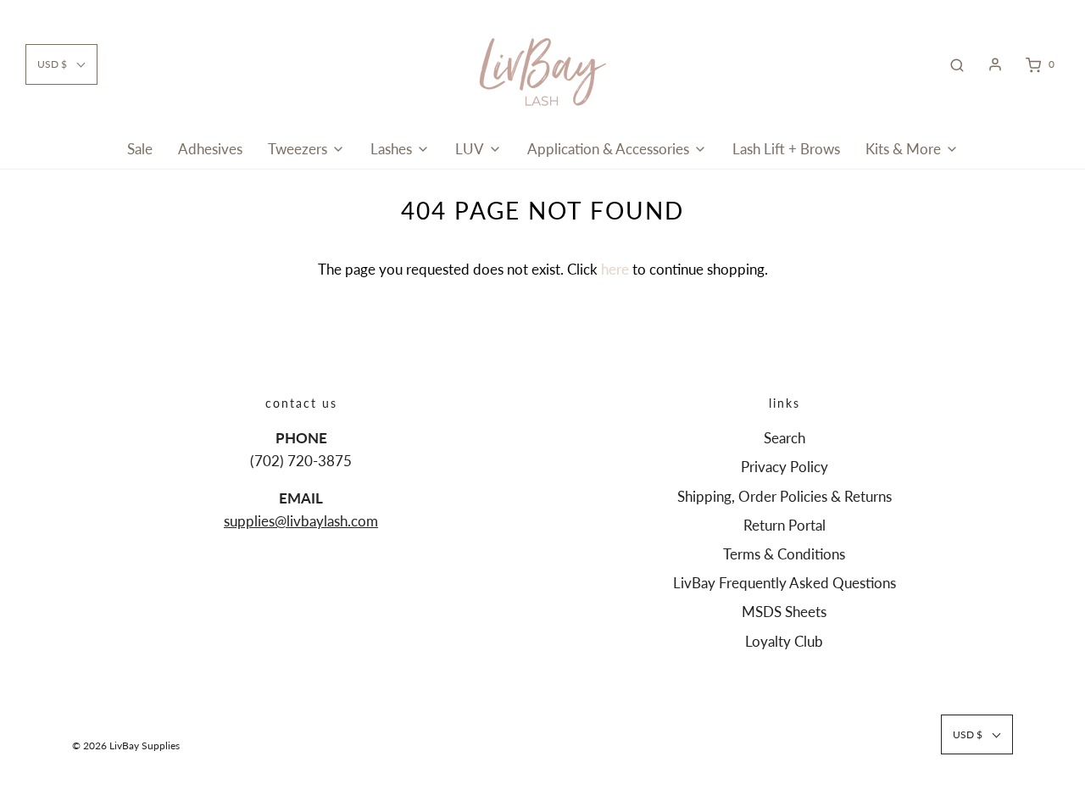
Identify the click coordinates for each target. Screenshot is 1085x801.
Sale (140, 149)
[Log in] (995, 64)
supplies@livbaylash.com (301, 521)
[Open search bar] (957, 64)
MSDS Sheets (784, 611)
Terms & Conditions (784, 554)
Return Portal (784, 525)
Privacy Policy (784, 467)
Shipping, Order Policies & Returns (784, 496)
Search (784, 438)
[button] (61, 64)
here (615, 269)
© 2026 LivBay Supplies (126, 745)
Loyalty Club (784, 641)
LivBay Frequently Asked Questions (784, 583)
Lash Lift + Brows (786, 149)
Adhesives (210, 149)
